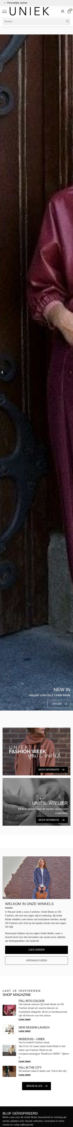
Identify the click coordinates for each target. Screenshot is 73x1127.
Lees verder (36, 949)
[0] (69, 11)
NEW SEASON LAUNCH (34, 1027)
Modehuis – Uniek (32, 1039)
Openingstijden (36, 960)
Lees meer (25, 1019)
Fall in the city (30, 1067)
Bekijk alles (34, 1086)
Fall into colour (31, 1000)
